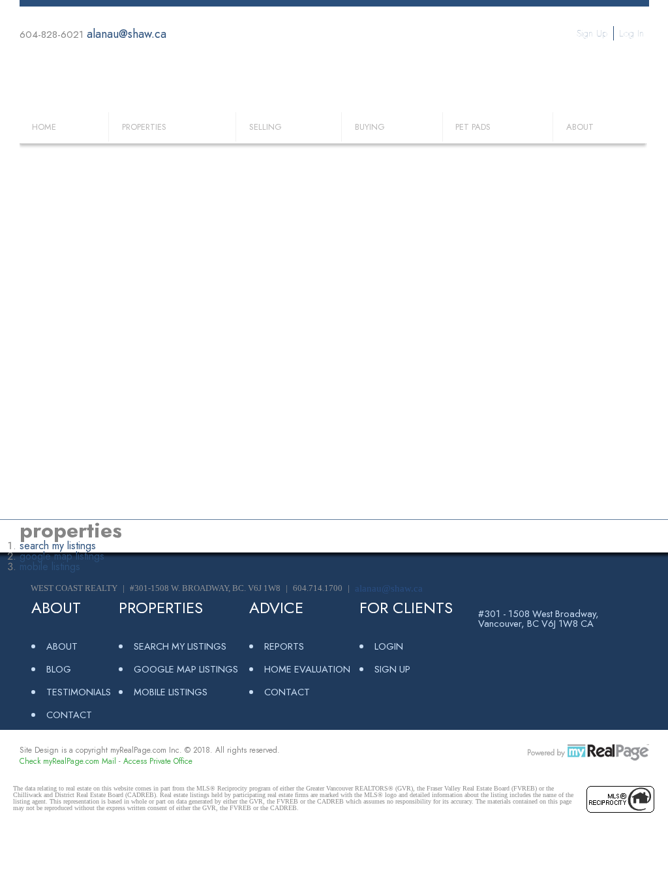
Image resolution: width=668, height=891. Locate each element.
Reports (284, 646)
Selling (265, 127)
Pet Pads (473, 127)
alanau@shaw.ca (126, 33)
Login (388, 646)
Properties (144, 127)
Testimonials (78, 692)
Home (44, 127)
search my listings (58, 545)
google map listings (62, 556)
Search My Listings (180, 646)
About (580, 127)
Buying (370, 127)
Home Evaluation (307, 669)
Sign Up (592, 33)
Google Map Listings (186, 669)
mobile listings (50, 566)
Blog (58, 669)
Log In (631, 33)
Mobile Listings (170, 692)
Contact (69, 714)
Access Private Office (157, 761)
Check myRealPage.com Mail (68, 761)
